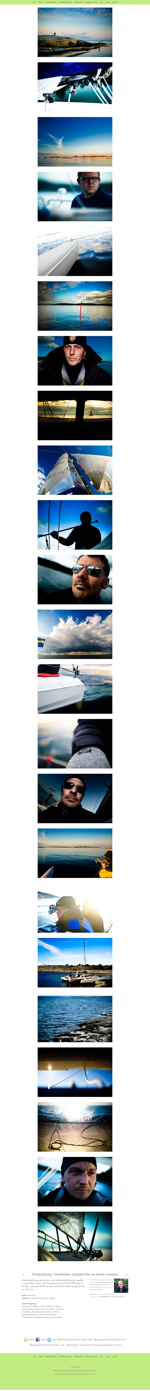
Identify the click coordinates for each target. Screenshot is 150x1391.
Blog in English (118, 1345)
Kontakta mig (93, 1294)
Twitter (53, 1339)
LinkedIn (90, 1339)
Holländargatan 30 (104, 1282)
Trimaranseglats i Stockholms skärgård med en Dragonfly (41, 1317)
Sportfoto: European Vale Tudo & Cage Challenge (39, 1314)
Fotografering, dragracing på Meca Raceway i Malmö (40, 1312)
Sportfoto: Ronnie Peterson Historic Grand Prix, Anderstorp (42, 1309)
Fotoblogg (31, 1339)
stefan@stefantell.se (120, 1296)
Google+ (62, 1345)
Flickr (124, 1339)
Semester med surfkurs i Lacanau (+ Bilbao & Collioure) (41, 1306)
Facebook (43, 1339)
